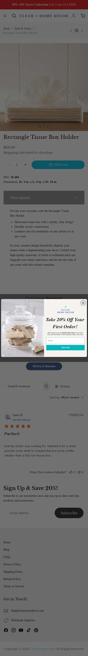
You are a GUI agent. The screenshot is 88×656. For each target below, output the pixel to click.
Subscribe (65, 347)
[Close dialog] (83, 302)
